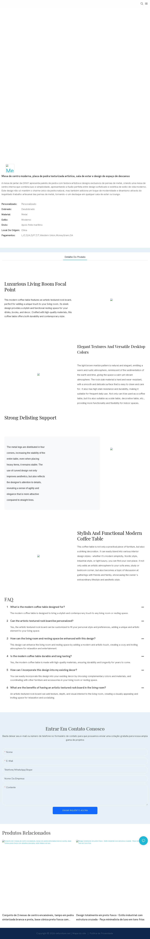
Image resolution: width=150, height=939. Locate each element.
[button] (9, 506)
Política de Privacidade (101, 933)
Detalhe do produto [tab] (75, 257)
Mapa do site (79, 933)
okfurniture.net (63, 933)
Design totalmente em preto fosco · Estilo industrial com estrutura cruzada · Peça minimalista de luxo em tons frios (110, 917)
